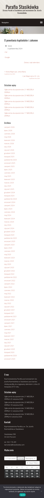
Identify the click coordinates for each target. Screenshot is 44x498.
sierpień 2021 (9, 323)
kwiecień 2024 (9, 218)
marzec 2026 (9, 143)
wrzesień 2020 (9, 359)
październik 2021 (10, 316)
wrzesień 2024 (9, 202)
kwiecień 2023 (9, 258)
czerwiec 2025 (9, 173)
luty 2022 (7, 303)
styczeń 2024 (9, 228)
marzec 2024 (9, 222)
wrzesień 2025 (9, 163)
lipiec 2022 (8, 287)
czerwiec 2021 (9, 329)
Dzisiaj (21, 458)
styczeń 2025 (9, 189)
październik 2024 (10, 199)
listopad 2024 (9, 196)
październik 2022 (10, 277)
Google (7, 57)
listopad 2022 (9, 274)
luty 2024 (7, 225)
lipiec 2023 (8, 248)
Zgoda (22, 495)
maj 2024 (7, 215)
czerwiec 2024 (9, 212)
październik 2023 (10, 238)
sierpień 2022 (9, 284)
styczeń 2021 (9, 346)
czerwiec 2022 (9, 290)
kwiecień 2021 (9, 336)
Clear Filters (34, 463)
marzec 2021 (9, 339)
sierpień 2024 (9, 205)
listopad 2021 (9, 313)
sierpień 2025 (9, 166)
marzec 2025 (9, 183)
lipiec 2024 (8, 209)
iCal (6, 52)
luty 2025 (7, 186)
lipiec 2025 (8, 169)
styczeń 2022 (9, 307)
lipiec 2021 (8, 326)
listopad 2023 (9, 235)
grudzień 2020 (9, 349)
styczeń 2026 (9, 150)
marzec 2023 (9, 261)
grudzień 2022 (9, 271)
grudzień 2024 (9, 192)
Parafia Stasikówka (22, 6)
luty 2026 (7, 147)
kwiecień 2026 (9, 140)
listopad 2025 (9, 156)
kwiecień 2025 (9, 179)
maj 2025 (7, 176)
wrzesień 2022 (9, 280)
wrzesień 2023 (9, 241)
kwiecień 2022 (9, 297)
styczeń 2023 (9, 267)
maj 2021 (7, 333)
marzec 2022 (9, 300)
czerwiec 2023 (9, 251)
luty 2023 (7, 264)
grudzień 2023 (9, 231)
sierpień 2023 (9, 245)
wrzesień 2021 (9, 320)
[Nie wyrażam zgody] (41, 491)
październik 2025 (10, 160)
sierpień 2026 (9, 127)
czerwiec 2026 (9, 134)
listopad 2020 (9, 352)
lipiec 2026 (8, 130)
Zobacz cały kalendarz (32, 62)
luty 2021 (7, 342)
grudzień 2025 (9, 153)
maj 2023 (7, 254)
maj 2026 (7, 137)
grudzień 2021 (9, 310)
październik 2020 (10, 355)
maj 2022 (7, 293)
